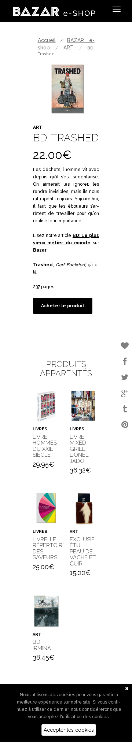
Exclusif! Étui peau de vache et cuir (83, 551)
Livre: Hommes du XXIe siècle (45, 446)
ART (68, 48)
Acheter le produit (62, 305)
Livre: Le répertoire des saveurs (49, 548)
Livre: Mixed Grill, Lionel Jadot (79, 449)
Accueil (47, 40)
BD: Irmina (42, 645)
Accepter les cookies (69, 730)
